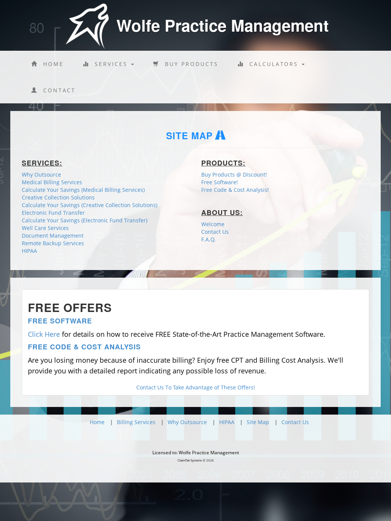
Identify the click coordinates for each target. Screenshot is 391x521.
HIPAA (29, 250)
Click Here (44, 334)
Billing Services (136, 422)
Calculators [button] (272, 64)
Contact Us (215, 231)
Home (51, 64)
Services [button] (109, 64)
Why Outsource (41, 174)
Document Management (53, 235)
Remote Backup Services (53, 243)
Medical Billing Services (52, 182)
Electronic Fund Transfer (53, 212)
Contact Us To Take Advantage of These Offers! (195, 387)
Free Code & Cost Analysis (84, 347)
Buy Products (189, 64)
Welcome (213, 224)
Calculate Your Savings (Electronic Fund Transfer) (84, 220)
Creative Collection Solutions (58, 197)
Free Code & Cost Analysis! (235, 189)
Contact (57, 90)
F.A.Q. (208, 239)
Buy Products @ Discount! (234, 174)
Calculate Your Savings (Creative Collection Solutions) (89, 205)
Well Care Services (45, 228)
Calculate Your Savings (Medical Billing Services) (83, 189)
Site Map (258, 422)
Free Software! (219, 182)
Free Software (60, 321)
